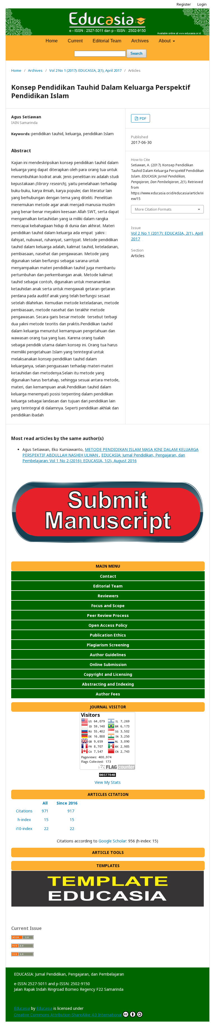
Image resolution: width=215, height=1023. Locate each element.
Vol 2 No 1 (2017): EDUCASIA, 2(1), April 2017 (85, 70)
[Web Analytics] (107, 775)
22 (43, 828)
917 (67, 811)
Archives (140, 40)
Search (136, 53)
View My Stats (108, 782)
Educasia (22, 1008)
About (165, 40)
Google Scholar (112, 841)
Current (75, 40)
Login (202, 4)
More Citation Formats (153, 209)
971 (43, 811)
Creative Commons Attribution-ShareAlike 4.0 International (68, 1014)
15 (43, 819)
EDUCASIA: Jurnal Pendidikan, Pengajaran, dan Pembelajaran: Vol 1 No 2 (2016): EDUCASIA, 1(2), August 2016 (103, 457)
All (44, 803)
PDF (142, 118)
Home (52, 40)
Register (184, 4)
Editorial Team (107, 40)
